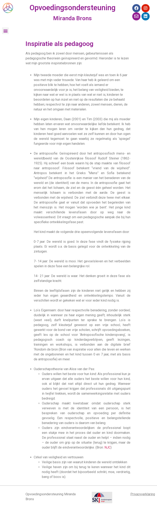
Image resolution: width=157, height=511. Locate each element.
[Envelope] (136, 16)
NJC (107, 447)
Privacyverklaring (142, 494)
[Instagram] (145, 8)
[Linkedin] (145, 16)
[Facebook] (136, 8)
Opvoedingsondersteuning (72, 7)
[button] (5, 30)
